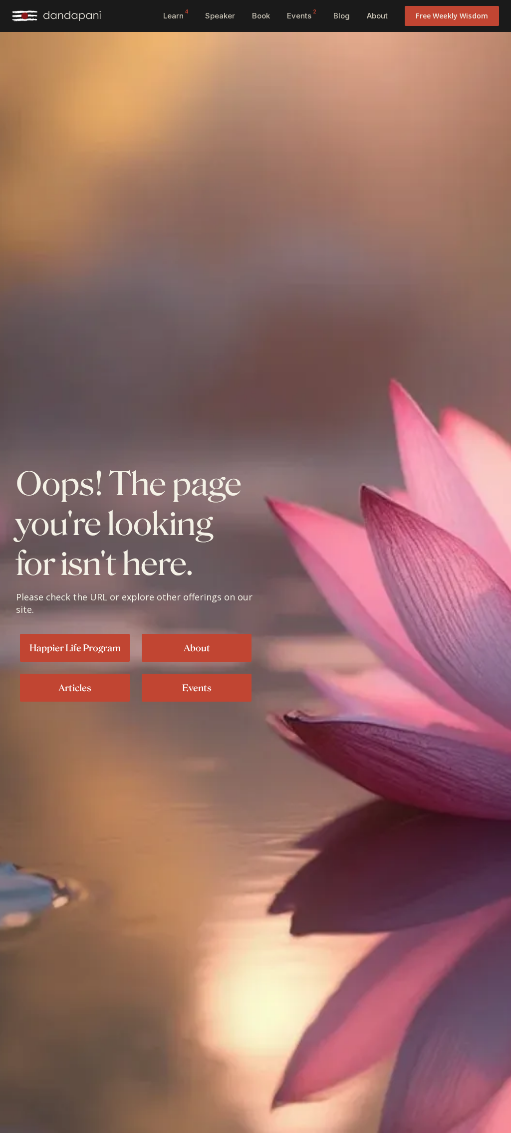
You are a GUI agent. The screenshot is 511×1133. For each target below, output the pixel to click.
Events (301, 14)
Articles (74, 687)
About (377, 15)
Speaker (220, 15)
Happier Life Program (75, 647)
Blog (341, 15)
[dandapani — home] (56, 16)
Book (261, 15)
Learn (175, 14)
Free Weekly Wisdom (452, 15)
